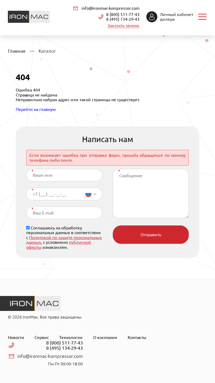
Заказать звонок (123, 25)
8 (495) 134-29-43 (122, 19)
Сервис (42, 337)
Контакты (137, 337)
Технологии (71, 337)
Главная (16, 50)
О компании (105, 337)
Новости (16, 337)
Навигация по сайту (202, 17)
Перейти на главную (36, 109)
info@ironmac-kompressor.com (110, 8)
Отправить (151, 234)
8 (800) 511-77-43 (122, 14)
